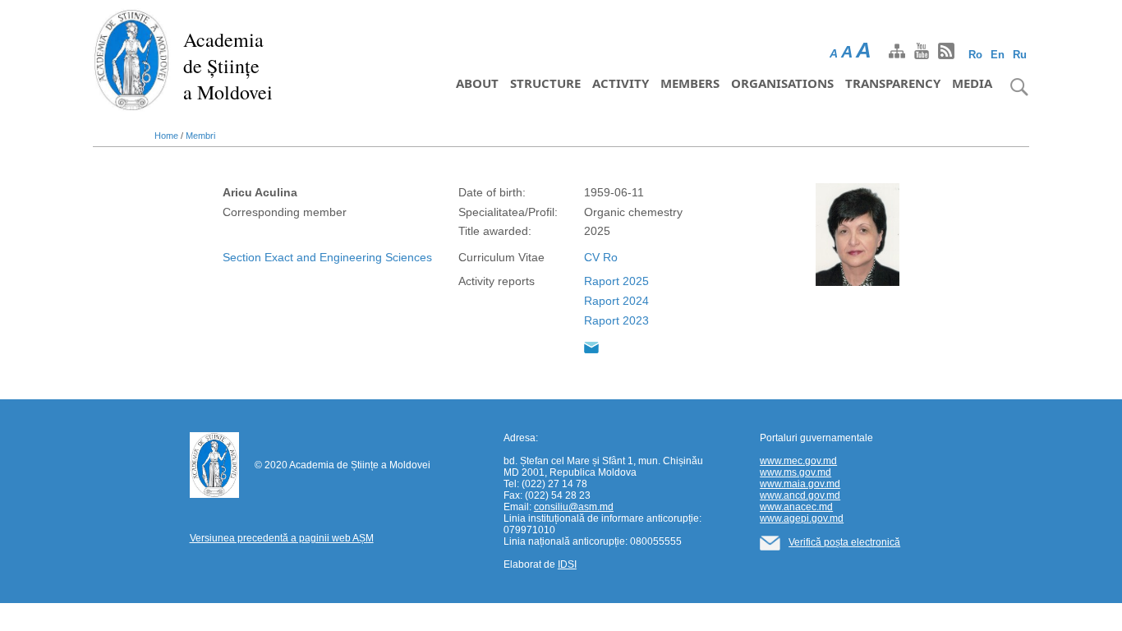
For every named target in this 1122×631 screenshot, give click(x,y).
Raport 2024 (616, 300)
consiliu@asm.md (574, 507)
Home (166, 135)
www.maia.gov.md (800, 484)
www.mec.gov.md (798, 461)
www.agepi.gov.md (802, 518)
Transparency (892, 83)
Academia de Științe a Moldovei (228, 65)
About (477, 83)
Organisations (782, 83)
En (998, 54)
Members (690, 83)
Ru (1020, 54)
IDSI (567, 564)
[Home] (132, 59)
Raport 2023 (616, 320)
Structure (545, 83)
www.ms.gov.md (795, 472)
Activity (620, 83)
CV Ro (601, 257)
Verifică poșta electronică (844, 542)
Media (972, 83)
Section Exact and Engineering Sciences (327, 257)
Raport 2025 (616, 281)
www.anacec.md (796, 507)
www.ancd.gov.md (800, 495)
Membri (200, 135)
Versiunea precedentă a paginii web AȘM (282, 538)
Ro (975, 54)
